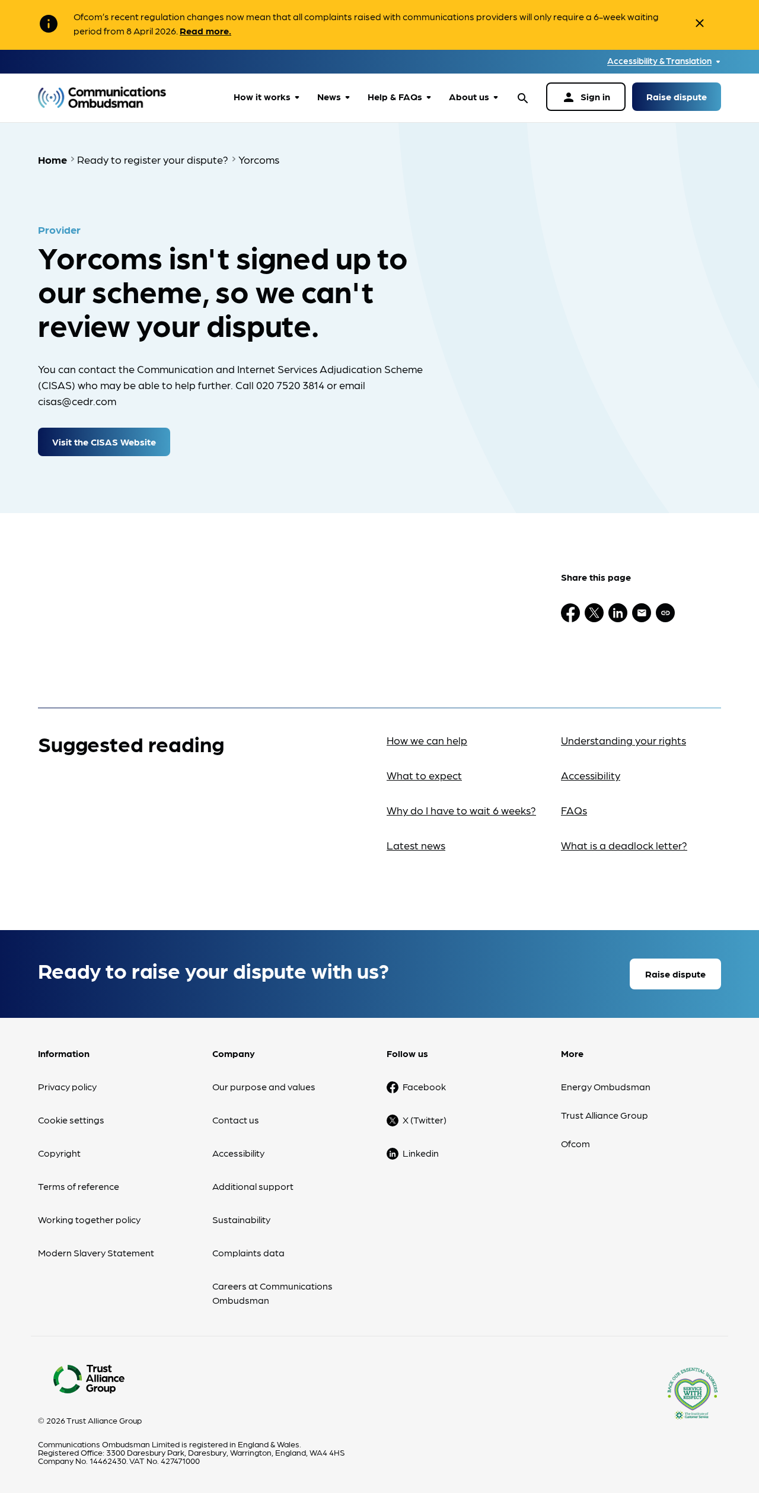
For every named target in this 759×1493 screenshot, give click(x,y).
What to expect (424, 775)
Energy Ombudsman (605, 1086)
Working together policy (89, 1219)
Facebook (424, 1086)
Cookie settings (71, 1119)
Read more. (205, 30)
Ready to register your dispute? (152, 159)
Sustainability (241, 1219)
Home (52, 159)
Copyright (59, 1153)
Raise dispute (676, 96)
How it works (262, 96)
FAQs (574, 810)
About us (469, 96)
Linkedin (421, 1153)
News (329, 96)
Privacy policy (67, 1086)
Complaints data (248, 1252)
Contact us (235, 1119)
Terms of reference (78, 1186)
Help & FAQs (395, 96)
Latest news (416, 845)
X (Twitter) (425, 1119)
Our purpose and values (263, 1086)
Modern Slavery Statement (96, 1252)
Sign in (586, 97)
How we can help (427, 740)
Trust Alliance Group (604, 1115)
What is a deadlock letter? (624, 845)
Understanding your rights (623, 740)
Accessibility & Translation (659, 61)
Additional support (253, 1186)
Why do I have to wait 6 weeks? (461, 810)
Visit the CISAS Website (104, 441)
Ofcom (575, 1143)
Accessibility (590, 775)
